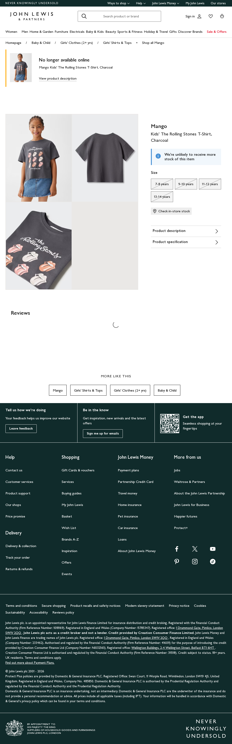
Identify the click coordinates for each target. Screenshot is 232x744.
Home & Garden (41, 31)
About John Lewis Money (137, 551)
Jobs (177, 470)
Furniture (61, 31)
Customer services (19, 481)
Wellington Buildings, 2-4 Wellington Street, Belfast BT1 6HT (173, 648)
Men (25, 31)
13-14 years (160, 197)
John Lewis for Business (191, 505)
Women (11, 31)
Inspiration (69, 551)
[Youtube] (212, 550)
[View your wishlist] (209, 16)
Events (67, 574)
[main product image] (24, 68)
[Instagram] (195, 563)
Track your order (17, 557)
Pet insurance (128, 516)
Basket (67, 516)
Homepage (13, 42)
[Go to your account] (199, 16)
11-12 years (208, 185)
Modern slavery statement (144, 605)
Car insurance (128, 528)
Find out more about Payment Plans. (29, 663)
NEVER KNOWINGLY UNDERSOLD (32, 3)
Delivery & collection (20, 546)
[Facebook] (176, 550)
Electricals (77, 31)
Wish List (69, 528)
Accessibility (38, 612)
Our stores (218, 3)
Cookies (200, 605)
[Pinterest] (176, 563)
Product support (17, 493)
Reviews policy (63, 612)
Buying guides (72, 493)
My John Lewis (195, 3)
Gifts (173, 31)
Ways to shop (116, 3)
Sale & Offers (217, 31)
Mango (58, 390)
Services (68, 481)
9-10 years (184, 185)
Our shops (13, 505)
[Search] (84, 16)
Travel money (127, 493)
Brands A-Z (70, 539)
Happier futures (185, 516)
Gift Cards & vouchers (78, 470)
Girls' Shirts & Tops (117, 42)
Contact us (13, 470)
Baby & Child (40, 42)
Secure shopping (54, 605)
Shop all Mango (153, 42)
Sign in (190, 16)
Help (139, 3)
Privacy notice (179, 605)
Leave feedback (21, 428)
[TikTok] (212, 563)
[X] (195, 550)
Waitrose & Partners (189, 481)
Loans (122, 539)
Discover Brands (190, 31)
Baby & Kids (95, 31)
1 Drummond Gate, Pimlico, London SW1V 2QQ (136, 638)
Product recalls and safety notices (95, 605)
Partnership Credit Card (135, 481)
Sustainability (15, 612)
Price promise (15, 516)
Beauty (110, 31)
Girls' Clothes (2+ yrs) (76, 42)
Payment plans (128, 470)
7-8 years (160, 185)
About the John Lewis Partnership (199, 493)
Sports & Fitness (130, 31)
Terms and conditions (21, 605)
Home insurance (130, 505)
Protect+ (181, 528)
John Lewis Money (164, 3)
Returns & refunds (19, 569)
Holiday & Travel (156, 31)
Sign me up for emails (103, 433)
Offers (66, 562)
